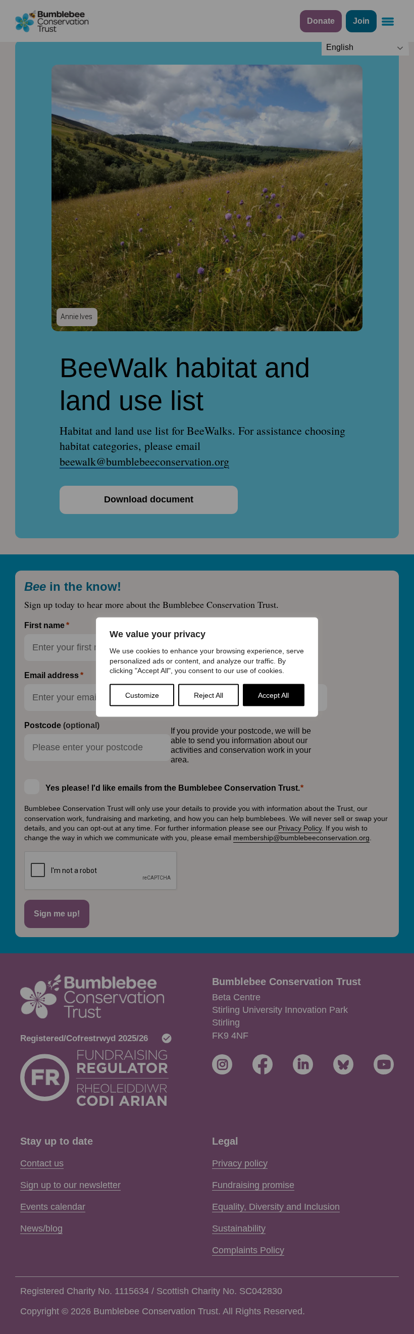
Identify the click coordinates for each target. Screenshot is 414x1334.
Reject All (208, 695)
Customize (142, 695)
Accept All (273, 695)
